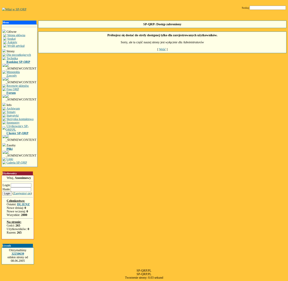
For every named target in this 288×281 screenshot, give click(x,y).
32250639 (18, 253)
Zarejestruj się (22, 193)
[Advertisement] (162, 69)
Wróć (162, 49)
